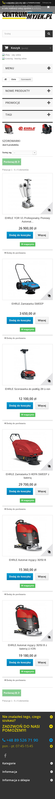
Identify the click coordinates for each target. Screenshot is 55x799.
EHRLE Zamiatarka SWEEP (28, 303)
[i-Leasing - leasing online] (14, 58)
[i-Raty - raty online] (11, 54)
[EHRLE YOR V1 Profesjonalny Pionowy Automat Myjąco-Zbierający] (27, 194)
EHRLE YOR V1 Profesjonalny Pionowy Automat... (27, 220)
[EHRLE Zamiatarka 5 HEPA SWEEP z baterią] (27, 450)
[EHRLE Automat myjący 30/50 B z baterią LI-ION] (27, 621)
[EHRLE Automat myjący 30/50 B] (27, 536)
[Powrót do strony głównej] (5, 79)
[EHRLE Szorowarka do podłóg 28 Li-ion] (27, 365)
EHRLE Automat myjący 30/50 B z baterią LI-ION (27, 647)
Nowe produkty (17, 91)
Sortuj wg (6, 152)
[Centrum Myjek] (27, 15)
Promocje (12, 102)
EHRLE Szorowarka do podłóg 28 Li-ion (27, 389)
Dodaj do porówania (16, 253)
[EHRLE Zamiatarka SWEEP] (27, 279)
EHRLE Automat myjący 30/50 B (27, 560)
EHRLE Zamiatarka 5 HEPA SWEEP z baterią (27, 476)
